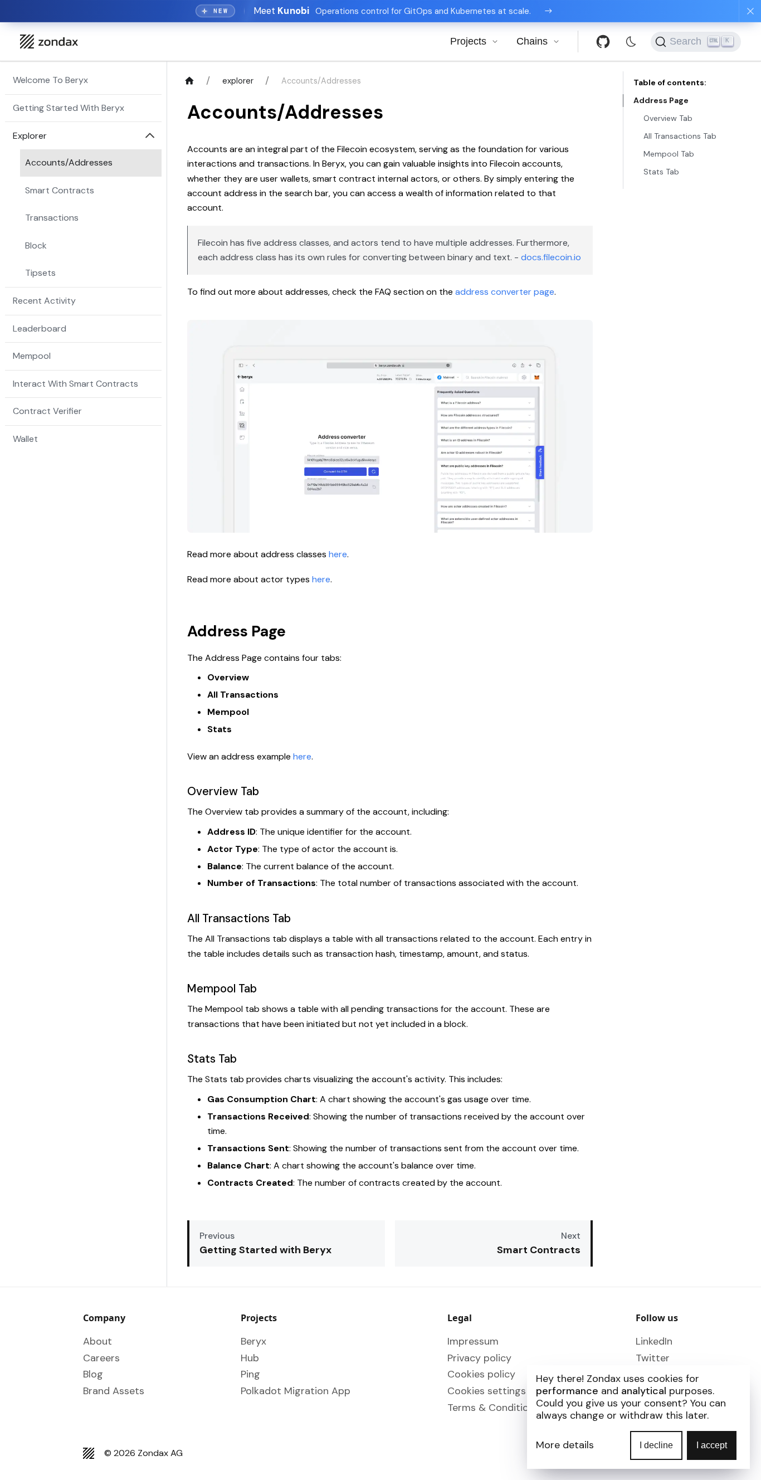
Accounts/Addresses (69, 162)
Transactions (52, 217)
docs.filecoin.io (551, 257)
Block (36, 245)
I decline (656, 1445)
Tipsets (40, 273)
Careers (101, 1358)
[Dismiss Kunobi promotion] (750, 11)
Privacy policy (479, 1358)
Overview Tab (667, 118)
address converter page (504, 292)
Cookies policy (481, 1374)
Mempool (32, 356)
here (338, 554)
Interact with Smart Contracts (75, 384)
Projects (468, 41)
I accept (711, 1445)
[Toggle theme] (630, 41)
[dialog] (638, 1417)
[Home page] (189, 81)
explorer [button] (30, 136)
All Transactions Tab (679, 136)
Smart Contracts (59, 190)
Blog (93, 1374)
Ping (250, 1374)
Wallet (25, 439)
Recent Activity (44, 300)
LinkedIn (654, 1341)
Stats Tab (661, 172)
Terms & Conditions (493, 1407)
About (97, 1341)
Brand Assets (113, 1391)
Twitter (653, 1358)
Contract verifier (47, 411)
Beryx (253, 1341)
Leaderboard (39, 328)
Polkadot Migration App (295, 1391)
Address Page (661, 100)
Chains (532, 41)
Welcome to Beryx (50, 80)
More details (565, 1445)
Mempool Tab (668, 154)
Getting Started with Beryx (68, 108)
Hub (250, 1358)
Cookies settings (486, 1391)
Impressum (473, 1341)
